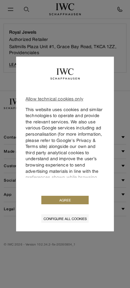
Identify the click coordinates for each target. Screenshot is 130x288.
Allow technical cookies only (54, 98)
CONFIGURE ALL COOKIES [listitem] (65, 219)
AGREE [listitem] (65, 200)
